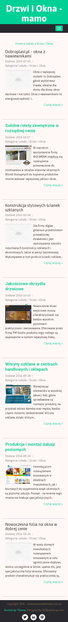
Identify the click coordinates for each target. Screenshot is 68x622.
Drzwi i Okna (45, 43)
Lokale (30, 43)
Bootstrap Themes (15, 610)
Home (19, 43)
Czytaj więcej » (53, 104)
